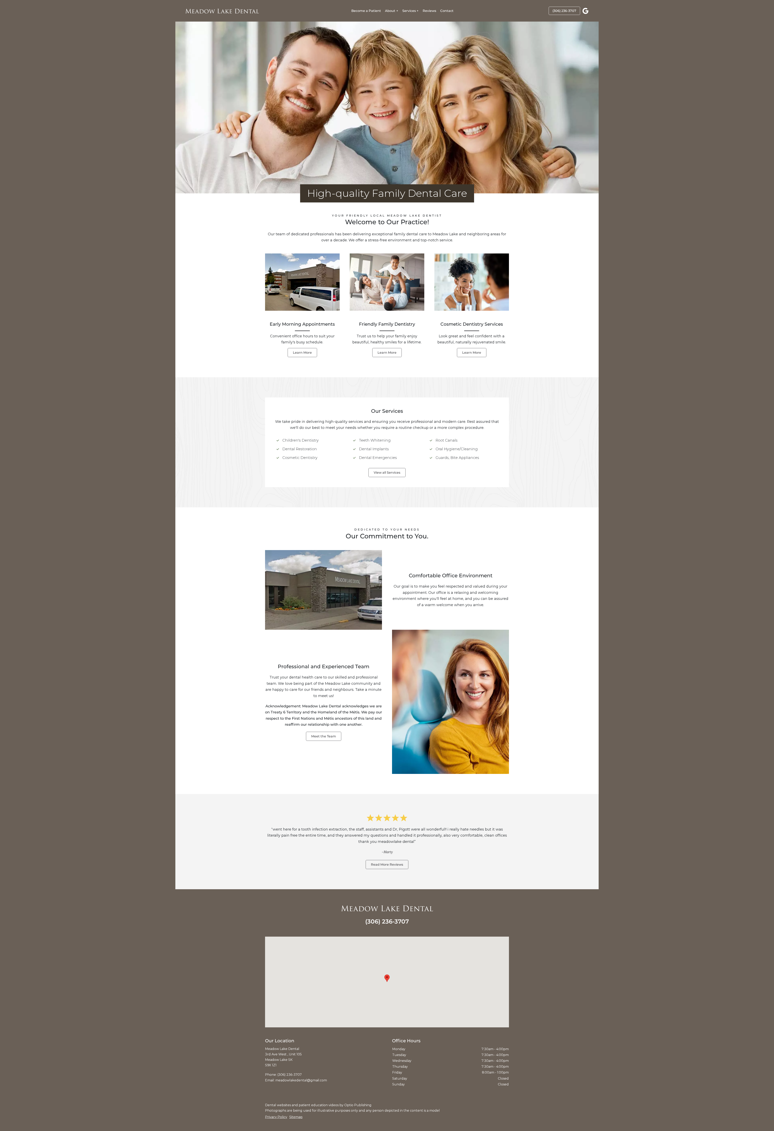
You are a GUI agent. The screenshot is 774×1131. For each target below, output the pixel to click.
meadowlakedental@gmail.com (301, 1080)
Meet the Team (323, 736)
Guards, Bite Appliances (457, 458)
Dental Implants (374, 449)
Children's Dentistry (300, 440)
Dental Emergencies (378, 458)
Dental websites (278, 1105)
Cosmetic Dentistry (299, 458)
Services (409, 11)
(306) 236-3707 (564, 11)
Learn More (302, 352)
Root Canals (447, 440)
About (390, 11)
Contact (447, 11)
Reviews (429, 11)
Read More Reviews (387, 864)
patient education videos (319, 1105)
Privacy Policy (276, 1117)
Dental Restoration (299, 449)
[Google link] (586, 11)
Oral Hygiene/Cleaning (457, 449)
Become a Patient (366, 11)
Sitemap (296, 1117)
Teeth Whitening (375, 440)
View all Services (387, 472)
